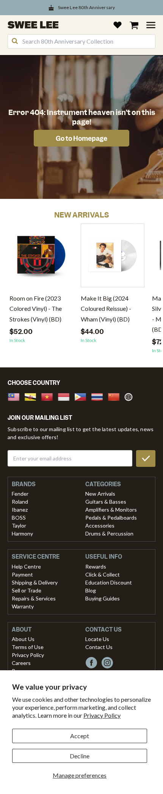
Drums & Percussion (109, 533)
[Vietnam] (49, 396)
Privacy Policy (102, 715)
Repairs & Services (34, 598)
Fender (20, 493)
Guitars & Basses (105, 501)
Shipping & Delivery (35, 582)
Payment (22, 574)
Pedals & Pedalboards (111, 517)
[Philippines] (82, 396)
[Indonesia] (66, 396)
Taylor (19, 525)
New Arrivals (100, 493)
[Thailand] (99, 396)
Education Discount (108, 582)
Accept (79, 735)
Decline (79, 755)
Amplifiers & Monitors (111, 509)
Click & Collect (102, 574)
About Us (23, 639)
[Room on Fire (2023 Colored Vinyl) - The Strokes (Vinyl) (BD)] (41, 258)
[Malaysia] (16, 396)
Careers (21, 663)
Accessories (99, 525)
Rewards (95, 566)
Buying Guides (102, 598)
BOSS (19, 517)
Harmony (22, 533)
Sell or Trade (26, 590)
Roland (20, 501)
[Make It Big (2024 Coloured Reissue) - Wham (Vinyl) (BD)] (112, 258)
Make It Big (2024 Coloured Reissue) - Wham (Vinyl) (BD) (106, 308)
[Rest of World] (130, 396)
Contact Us (99, 647)
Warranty (23, 606)
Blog (90, 590)
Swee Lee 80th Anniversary (86, 7)
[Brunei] (32, 396)
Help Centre (26, 566)
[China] (116, 396)
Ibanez (20, 509)
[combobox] (81, 41)
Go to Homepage (81, 138)
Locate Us (97, 639)
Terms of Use (28, 647)
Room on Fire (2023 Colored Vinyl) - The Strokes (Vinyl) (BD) (35, 308)
